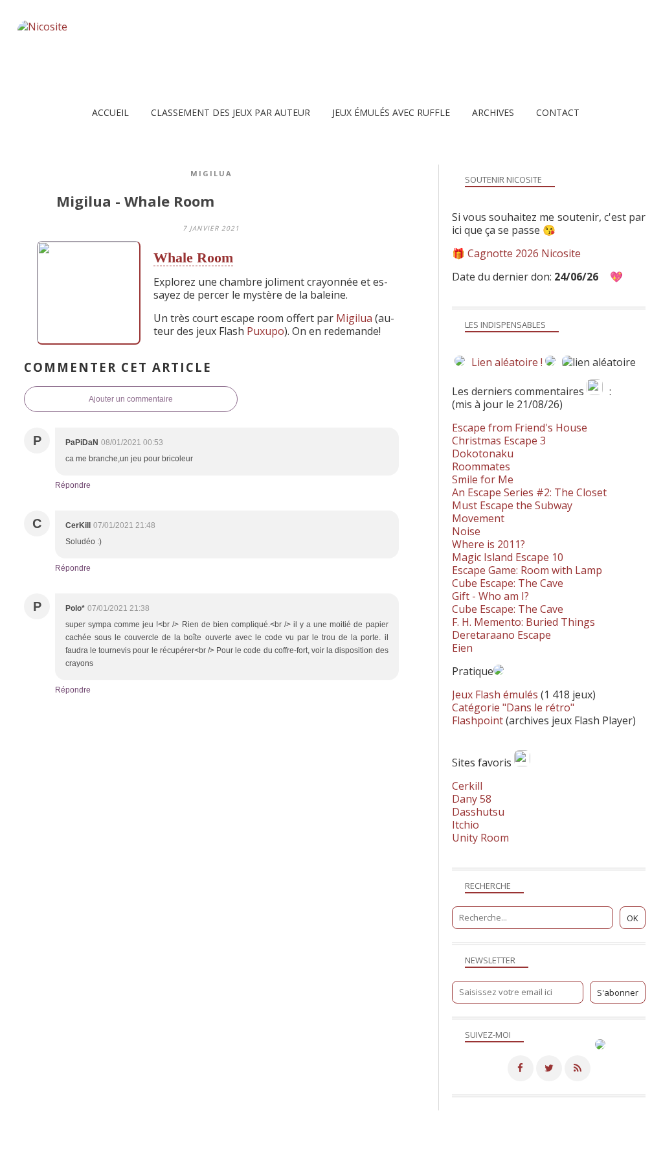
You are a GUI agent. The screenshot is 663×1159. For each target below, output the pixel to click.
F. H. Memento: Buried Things (523, 622)
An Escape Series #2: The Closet (529, 492)
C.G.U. (396, 1148)
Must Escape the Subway (512, 505)
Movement (478, 518)
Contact (557, 112)
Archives (493, 112)
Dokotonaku (482, 453)
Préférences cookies (595, 1148)
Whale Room (193, 257)
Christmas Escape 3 (499, 440)
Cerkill (467, 786)
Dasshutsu (478, 812)
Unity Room (480, 838)
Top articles (232, 1148)
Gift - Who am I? (490, 596)
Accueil (110, 112)
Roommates (481, 466)
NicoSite (100, 1148)
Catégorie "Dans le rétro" (513, 707)
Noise (466, 531)
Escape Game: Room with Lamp (527, 570)
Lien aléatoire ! (507, 362)
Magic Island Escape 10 (507, 557)
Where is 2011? (488, 544)
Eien (462, 648)
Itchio (465, 825)
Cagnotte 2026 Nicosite (524, 253)
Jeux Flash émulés (495, 694)
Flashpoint (477, 720)
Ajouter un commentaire (131, 399)
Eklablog (420, 1130)
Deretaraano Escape (501, 635)
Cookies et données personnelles (483, 1148)
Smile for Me (482, 479)
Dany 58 (471, 799)
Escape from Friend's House (519, 427)
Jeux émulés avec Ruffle (391, 112)
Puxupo (265, 331)
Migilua (211, 173)
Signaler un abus (340, 1148)
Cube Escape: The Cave (507, 583)
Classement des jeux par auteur (230, 112)
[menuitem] (110, 112)
